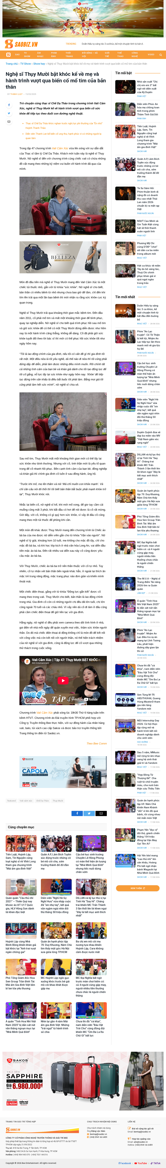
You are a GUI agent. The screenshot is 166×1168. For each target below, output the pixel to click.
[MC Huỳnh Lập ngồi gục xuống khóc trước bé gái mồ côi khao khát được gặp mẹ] (56, 967)
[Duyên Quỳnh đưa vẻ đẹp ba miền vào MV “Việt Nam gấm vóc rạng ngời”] (125, 437)
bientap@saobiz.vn (98, 1134)
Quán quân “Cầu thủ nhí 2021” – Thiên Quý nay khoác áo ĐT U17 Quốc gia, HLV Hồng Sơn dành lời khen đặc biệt (20, 905)
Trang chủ (12, 63)
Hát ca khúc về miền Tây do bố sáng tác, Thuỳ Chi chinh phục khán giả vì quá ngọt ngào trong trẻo (148, 274)
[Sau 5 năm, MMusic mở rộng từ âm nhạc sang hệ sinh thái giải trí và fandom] (125, 757)
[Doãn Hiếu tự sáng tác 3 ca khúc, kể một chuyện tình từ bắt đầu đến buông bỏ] (125, 310)
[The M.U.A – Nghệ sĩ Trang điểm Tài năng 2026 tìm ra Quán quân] (125, 583)
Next (159, 17)
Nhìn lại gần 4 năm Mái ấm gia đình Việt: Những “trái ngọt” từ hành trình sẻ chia (55, 1027)
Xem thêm (136, 888)
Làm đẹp (141, 593)
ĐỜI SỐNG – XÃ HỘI (90, 54)
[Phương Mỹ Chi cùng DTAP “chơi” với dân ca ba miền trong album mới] (125, 248)
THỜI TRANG (69, 54)
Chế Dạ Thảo (42, 801)
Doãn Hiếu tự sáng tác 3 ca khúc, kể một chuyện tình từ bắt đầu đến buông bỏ (147, 312)
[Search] (160, 54)
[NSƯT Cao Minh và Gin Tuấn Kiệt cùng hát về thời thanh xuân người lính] (125, 226)
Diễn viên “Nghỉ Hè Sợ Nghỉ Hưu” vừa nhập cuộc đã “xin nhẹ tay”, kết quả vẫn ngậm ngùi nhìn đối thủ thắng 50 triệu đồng (56, 905)
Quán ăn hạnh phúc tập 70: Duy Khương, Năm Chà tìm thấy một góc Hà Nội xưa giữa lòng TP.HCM (56, 947)
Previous (6, 17)
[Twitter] (9, 113)
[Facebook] (9, 105)
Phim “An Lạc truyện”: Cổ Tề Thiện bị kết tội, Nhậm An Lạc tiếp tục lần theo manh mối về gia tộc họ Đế (148, 340)
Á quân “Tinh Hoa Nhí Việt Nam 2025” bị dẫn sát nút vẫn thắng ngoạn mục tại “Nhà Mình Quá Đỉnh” (21, 1027)
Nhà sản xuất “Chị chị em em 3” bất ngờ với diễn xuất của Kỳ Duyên (147, 87)
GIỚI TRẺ (107, 54)
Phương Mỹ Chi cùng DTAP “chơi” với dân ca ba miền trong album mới (148, 248)
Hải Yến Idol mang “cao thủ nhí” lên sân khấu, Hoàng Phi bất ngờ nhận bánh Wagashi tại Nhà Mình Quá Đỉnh (148, 864)
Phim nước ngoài (145, 213)
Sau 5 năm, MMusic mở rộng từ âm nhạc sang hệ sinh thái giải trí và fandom (148, 757)
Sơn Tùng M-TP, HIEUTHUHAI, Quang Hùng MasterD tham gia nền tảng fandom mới (148, 701)
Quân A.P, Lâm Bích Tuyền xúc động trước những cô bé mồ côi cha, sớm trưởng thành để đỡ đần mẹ (56, 861)
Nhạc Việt (142, 258)
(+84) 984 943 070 (21, 1155)
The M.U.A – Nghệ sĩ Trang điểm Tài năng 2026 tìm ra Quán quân (148, 583)
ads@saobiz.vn (141, 1142)
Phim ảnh (141, 118)
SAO (17, 54)
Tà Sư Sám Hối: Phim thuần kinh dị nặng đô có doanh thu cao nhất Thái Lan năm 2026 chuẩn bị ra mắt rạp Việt (148, 199)
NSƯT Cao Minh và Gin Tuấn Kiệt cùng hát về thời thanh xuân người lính (148, 226)
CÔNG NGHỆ (135, 54)
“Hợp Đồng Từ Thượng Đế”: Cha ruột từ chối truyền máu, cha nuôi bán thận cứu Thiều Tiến (148, 781)
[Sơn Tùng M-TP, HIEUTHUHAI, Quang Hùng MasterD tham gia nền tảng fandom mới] (125, 700)
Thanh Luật (16, 94)
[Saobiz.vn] (21, 44)
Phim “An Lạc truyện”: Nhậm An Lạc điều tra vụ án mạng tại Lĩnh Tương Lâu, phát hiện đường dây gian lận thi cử (148, 641)
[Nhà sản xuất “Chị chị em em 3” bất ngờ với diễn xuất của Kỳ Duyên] (125, 87)
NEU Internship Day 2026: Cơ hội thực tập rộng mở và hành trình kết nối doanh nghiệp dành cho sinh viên (148, 729)
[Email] (9, 121)
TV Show (25, 63)
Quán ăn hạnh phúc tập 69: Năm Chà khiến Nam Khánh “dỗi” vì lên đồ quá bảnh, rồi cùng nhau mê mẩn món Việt (148, 809)
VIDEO (151, 54)
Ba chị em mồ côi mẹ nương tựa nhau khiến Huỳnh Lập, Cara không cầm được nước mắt (89, 947)
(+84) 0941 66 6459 (98, 1137)
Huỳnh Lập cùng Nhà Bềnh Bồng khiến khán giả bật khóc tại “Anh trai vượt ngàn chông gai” (21, 947)
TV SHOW (27, 54)
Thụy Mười (58, 801)
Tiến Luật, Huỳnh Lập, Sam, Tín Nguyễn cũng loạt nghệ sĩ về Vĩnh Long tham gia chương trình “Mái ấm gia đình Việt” (21, 861)
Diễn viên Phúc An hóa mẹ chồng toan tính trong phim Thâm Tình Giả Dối (118, 44)
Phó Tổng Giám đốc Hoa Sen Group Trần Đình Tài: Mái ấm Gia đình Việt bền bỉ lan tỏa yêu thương (20, 983)
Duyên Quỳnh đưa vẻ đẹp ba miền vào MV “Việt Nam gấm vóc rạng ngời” (148, 437)
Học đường (142, 742)
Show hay (39, 63)
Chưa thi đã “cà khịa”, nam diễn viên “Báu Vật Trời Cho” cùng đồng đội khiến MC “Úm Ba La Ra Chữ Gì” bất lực (90, 1028)
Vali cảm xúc (26, 801)
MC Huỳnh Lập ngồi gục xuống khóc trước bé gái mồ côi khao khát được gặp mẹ (55, 983)
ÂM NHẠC (40, 54)
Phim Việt (141, 96)
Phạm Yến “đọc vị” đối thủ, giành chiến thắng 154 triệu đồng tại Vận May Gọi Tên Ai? (148, 836)
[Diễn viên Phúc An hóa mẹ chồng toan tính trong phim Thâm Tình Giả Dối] (125, 109)
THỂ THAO (120, 54)
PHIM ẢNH (54, 54)
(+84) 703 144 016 (39, 1155)
